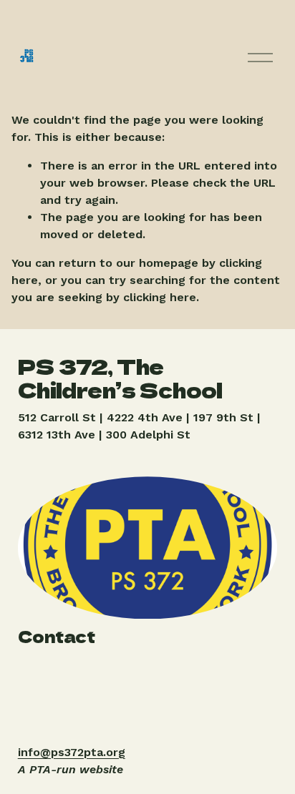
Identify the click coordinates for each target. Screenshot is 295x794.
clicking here (159, 297)
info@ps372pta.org (71, 752)
